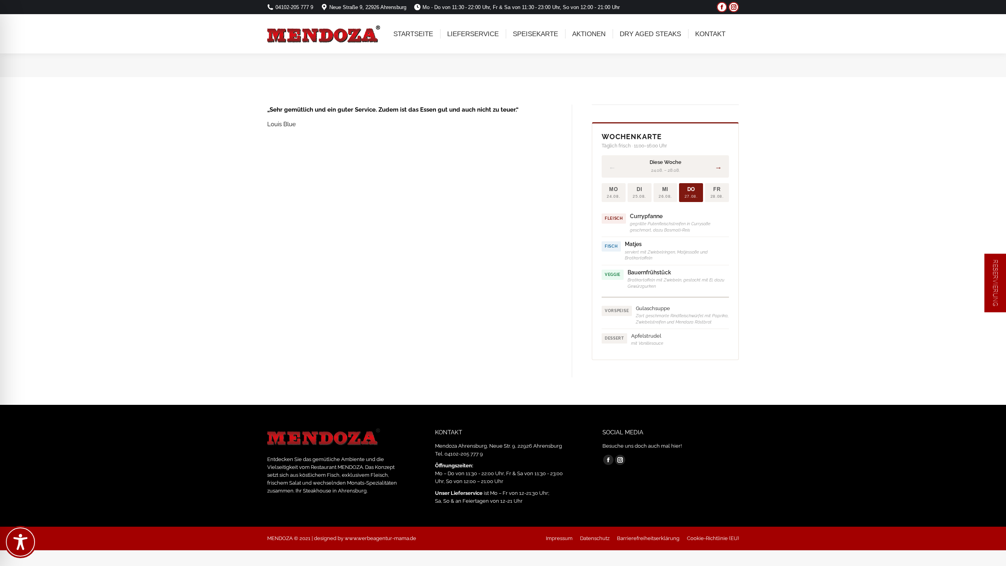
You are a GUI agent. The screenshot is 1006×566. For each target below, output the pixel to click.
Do (691, 192)
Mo (613, 192)
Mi (665, 192)
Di (639, 192)
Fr (717, 192)
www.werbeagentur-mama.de (380, 538)
